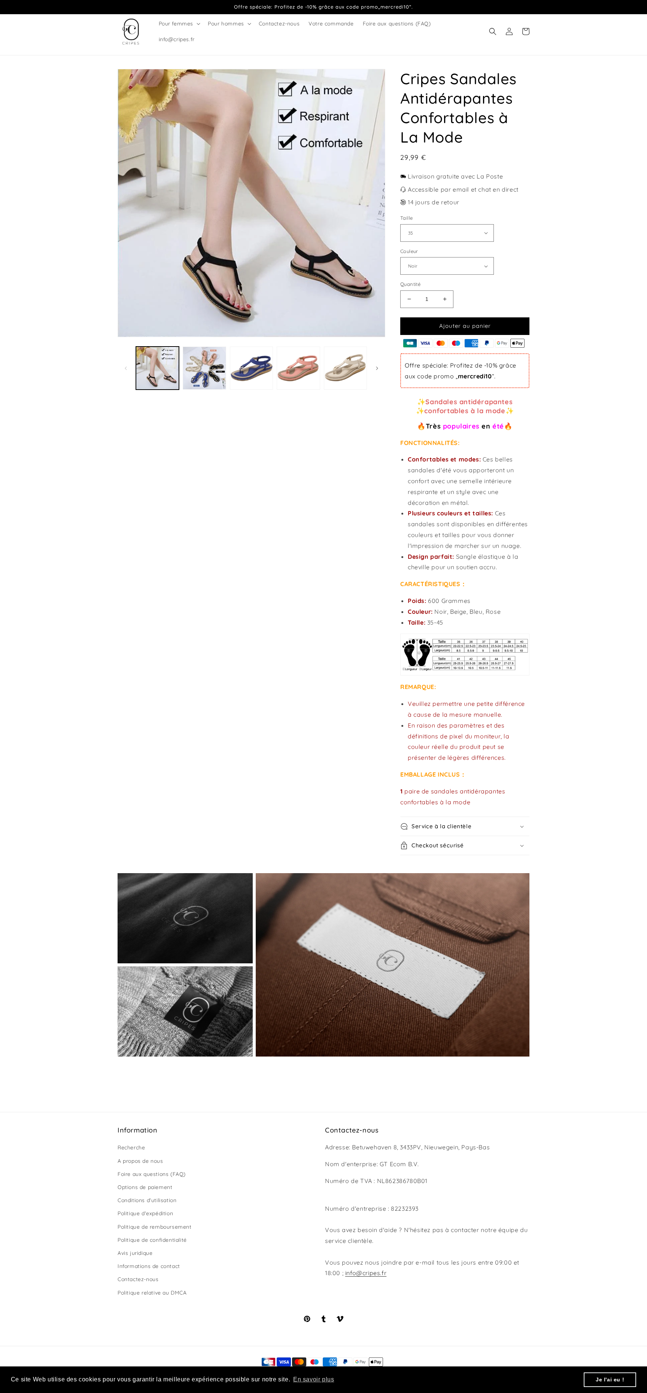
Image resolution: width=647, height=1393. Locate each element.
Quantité (410, 284)
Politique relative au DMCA (152, 1292)
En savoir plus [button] (313, 1379)
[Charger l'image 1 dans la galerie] (157, 368)
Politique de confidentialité (152, 1240)
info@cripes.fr (365, 1273)
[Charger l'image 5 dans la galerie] (345, 368)
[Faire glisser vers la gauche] (126, 368)
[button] (179, 23)
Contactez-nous (138, 1279)
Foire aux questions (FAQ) (152, 1174)
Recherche (131, 1147)
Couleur (409, 251)
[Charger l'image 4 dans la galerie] (298, 368)
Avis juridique (135, 1253)
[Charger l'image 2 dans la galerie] (204, 368)
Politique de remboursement (155, 1226)
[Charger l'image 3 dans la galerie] (251, 368)
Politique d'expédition (145, 1213)
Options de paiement (145, 1187)
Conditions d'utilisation (147, 1200)
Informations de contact (149, 1266)
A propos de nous (140, 1161)
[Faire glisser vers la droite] (377, 368)
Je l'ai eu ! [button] (610, 1380)
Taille (406, 218)
